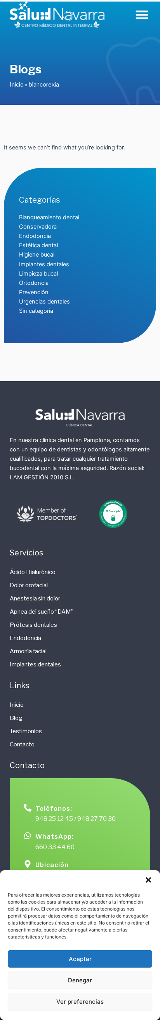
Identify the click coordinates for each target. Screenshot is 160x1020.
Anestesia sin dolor (35, 598)
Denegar (80, 980)
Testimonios (26, 731)
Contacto (22, 744)
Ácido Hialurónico (33, 572)
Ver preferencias (80, 1001)
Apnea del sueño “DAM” (41, 611)
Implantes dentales (35, 664)
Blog (16, 718)
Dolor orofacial (29, 585)
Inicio (17, 84)
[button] (148, 880)
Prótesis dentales (33, 624)
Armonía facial (28, 651)
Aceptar (80, 959)
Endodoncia (25, 638)
